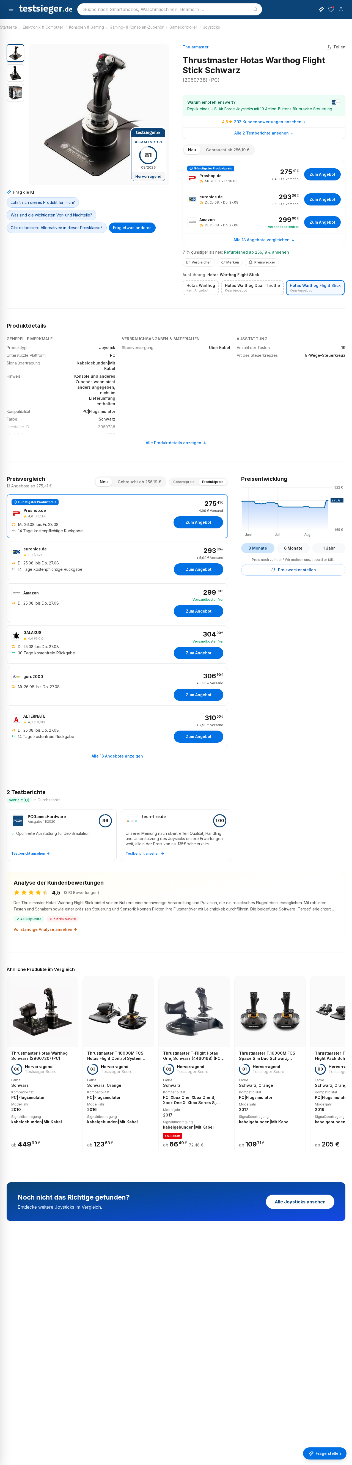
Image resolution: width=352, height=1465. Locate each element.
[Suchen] (255, 9)
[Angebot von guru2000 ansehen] (117, 686)
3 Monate (258, 548)
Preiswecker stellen (297, 569)
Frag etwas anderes (132, 227)
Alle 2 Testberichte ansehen (261, 133)
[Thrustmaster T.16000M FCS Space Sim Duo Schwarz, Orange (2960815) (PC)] (270, 1064)
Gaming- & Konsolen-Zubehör (137, 27)
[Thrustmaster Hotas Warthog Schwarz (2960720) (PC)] (42, 1064)
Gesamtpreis (183, 482)
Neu (192, 149)
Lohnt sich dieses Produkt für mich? (43, 202)
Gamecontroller (183, 27)
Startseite (8, 27)
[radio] (201, 287)
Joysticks (211, 27)
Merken (232, 262)
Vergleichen (201, 262)
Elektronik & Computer (43, 27)
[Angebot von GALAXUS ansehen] (117, 644)
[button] (99, 114)
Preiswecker (264, 262)
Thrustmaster (195, 47)
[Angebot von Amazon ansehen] (264, 222)
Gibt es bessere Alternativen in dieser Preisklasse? (57, 227)
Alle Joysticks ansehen (300, 1202)
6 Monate (293, 548)
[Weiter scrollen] (344, 1061)
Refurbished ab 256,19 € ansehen (256, 252)
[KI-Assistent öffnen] (321, 9)
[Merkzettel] (331, 9)
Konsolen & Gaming (86, 27)
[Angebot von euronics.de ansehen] (264, 199)
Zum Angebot (322, 174)
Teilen (339, 47)
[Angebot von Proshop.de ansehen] (264, 174)
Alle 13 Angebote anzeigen (117, 756)
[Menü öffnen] (11, 9)
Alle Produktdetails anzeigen (173, 442)
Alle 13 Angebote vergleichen (261, 239)
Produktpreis (213, 482)
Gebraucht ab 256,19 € (227, 149)
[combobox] (169, 9)
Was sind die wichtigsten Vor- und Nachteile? (51, 215)
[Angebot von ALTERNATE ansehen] (117, 728)
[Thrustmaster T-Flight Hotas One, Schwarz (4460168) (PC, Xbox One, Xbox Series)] (194, 1064)
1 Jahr (329, 548)
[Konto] (341, 9)
